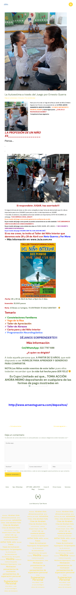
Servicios (67, 487)
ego (15, 535)
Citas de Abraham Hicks (11, 528)
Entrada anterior (15, 426)
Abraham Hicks (13, 515)
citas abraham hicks (13, 523)
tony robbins (9, 586)
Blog (33, 489)
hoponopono (4, 549)
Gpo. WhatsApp (18, 487)
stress (11, 579)
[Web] (61, 467)
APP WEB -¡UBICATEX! (33, 487)
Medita (10, 559)
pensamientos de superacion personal (11, 575)
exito (14, 542)
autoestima (16, 520)
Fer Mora (65, 236)
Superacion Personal (11, 582)
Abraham (4, 515)
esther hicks (5, 542)
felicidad (19, 542)
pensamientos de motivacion (11, 570)
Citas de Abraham (11, 525)
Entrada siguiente (60, 426)
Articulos (21, 98)
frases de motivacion (11, 547)
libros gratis (16, 557)
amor (18, 518)
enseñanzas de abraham (11, 539)
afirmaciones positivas (9, 518)
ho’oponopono (16, 549)
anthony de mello (6, 520)
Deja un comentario (11, 98)
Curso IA (46, 487)
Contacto (41, 489)
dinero (14, 532)
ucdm (14, 586)
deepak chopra (6, 532)
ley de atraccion (11, 552)
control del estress (8, 530)
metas (19, 564)
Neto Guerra (51, 236)
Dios (18, 532)
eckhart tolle (9, 535)
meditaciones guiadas (11, 562)
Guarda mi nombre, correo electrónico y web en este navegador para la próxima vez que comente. (38, 471)
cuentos (15, 530)
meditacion (18, 559)
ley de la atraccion (11, 554)
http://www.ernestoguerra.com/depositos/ (38, 405)
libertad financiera (7, 557)
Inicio (7, 487)
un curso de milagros (11, 588)
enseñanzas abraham (11, 537)
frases (10, 544)
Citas (3, 523)
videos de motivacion (11, 591)
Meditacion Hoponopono (9, 564)
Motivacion (11, 566)
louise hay (2, 559)
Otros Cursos (57, 487)
